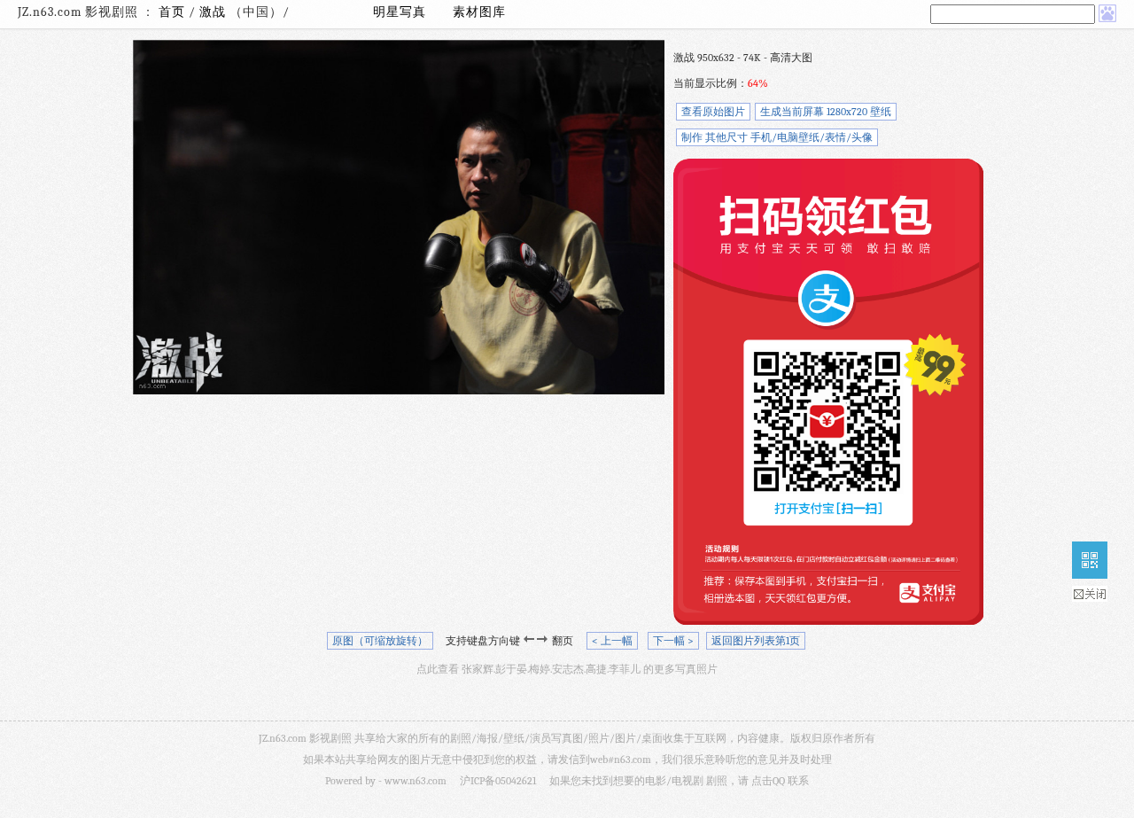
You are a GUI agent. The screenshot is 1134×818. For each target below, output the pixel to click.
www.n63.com (415, 781)
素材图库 (479, 11)
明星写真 (399, 11)
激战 (214, 11)
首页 (172, 11)
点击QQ (768, 781)
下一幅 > (673, 641)
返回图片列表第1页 (755, 641)
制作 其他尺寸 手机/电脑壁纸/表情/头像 (777, 137)
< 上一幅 (612, 641)
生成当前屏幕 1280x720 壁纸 (825, 111)
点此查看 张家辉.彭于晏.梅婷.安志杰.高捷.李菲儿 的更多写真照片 (567, 669)
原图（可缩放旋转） (380, 641)
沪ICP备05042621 (498, 781)
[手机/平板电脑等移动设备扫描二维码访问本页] (1089, 560)
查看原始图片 (713, 111)
